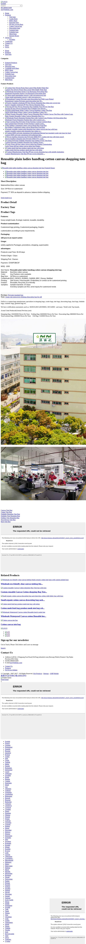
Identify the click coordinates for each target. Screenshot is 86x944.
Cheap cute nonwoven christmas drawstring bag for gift (23, 297)
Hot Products (37, 673)
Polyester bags (14, 22)
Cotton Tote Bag (6, 512)
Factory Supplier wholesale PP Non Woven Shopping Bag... (25, 105)
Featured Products (11, 63)
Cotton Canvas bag (15, 26)
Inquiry (3, 648)
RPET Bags (13, 21)
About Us (8, 38)
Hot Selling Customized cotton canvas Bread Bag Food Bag (25, 127)
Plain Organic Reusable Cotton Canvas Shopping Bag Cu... (25, 116)
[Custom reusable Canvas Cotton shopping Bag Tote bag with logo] (23, 588)
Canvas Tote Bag (6, 510)
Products (8, 15)
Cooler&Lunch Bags (12, 68)
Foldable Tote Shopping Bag (10, 516)
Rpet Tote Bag (5, 522)
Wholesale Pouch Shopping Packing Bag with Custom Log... (25, 120)
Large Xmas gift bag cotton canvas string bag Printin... (23, 146)
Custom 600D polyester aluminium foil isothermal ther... (23, 135)
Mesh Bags (13, 34)
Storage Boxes (14, 36)
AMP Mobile (54, 673)
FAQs (7, 47)
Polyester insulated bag (15, 295)
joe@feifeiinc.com (16, 663)
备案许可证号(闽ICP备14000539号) (13, 675)
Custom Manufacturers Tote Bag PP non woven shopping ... (25, 154)
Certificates (8, 41)
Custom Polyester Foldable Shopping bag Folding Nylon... (24, 142)
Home (7, 13)
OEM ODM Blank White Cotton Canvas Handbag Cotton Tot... (26, 112)
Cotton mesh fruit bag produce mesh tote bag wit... (22, 608)
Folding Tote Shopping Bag (10, 518)
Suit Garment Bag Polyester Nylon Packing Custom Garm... (25, 124)
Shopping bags (10, 66)
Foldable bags (13, 32)
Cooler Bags (13, 19)
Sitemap (46, 673)
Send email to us (6, 198)
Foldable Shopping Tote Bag (10, 514)
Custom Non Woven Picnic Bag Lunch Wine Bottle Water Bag (26, 90)
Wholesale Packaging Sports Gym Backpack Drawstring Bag (25, 93)
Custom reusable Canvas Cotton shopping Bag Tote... (24, 592)
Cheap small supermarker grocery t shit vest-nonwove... (23, 97)
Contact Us (8, 43)
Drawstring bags (14, 28)
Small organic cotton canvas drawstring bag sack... (23, 600)
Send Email (4, 679)
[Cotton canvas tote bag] (9, 620)
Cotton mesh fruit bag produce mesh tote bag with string (23, 150)
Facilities (12, 39)
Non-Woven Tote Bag (8, 520)
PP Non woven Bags (16, 24)
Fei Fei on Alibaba (11, 670)
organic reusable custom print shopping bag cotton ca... (23, 131)
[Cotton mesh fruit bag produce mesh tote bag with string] (20, 604)
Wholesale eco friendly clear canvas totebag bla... (22, 584)
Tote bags (12, 17)
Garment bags (13, 30)
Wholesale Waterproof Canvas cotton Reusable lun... (23, 616)
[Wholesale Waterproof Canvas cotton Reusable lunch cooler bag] (23, 612)
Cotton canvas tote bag (11, 624)
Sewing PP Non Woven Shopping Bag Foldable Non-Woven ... (26, 108)
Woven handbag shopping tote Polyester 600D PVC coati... (24, 139)
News (7, 45)
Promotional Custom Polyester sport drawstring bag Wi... (24, 101)
